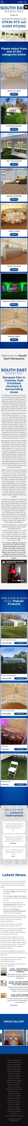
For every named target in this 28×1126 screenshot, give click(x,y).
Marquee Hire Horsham (14, 1093)
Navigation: (20, 2)
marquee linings (6, 518)
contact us (17, 926)
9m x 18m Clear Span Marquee (8, 675)
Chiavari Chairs (4, 746)
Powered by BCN (14, 1120)
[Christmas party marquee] (14, 1038)
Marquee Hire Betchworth (14, 1062)
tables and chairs (6, 472)
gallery (21, 928)
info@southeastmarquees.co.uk (12, 530)
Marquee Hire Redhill (14, 1104)
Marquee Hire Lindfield (14, 1096)
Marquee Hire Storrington (14, 1111)
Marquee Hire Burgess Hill (14, 1069)
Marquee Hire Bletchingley (14, 1067)
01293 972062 (14, 26)
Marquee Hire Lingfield (14, 1098)
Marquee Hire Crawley (14, 1073)
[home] (2, 2)
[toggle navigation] (25, 2)
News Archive (14, 1113)
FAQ (13, 966)
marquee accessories (17, 474)
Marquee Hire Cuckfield (14, 1076)
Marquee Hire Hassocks (14, 1087)
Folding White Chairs (6, 781)
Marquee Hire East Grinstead (14, 1080)
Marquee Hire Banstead (14, 1060)
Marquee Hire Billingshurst (14, 1064)
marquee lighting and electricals (14, 459)
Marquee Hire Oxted (14, 1100)
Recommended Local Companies (14, 1116)
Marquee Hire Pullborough (14, 1102)
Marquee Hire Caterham (14, 1071)
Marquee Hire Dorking (14, 1078)
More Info (20, 643)
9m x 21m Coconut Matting (7, 710)
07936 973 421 (14, 22)
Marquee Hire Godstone (14, 1084)
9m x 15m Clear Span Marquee (8, 640)
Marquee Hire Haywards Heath (14, 1089)
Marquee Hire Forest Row (14, 1082)
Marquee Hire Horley (14, 1091)
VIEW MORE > (14, 1005)
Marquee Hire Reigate (14, 1107)
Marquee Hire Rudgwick (14, 1109)
